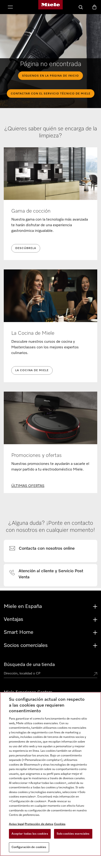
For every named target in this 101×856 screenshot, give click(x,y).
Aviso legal (16, 824)
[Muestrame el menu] (10, 7)
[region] (50, 774)
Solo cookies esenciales (73, 833)
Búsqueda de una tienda (29, 664)
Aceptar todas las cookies (30, 833)
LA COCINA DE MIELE (32, 370)
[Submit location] (95, 674)
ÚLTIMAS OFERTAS (27, 486)
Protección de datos (39, 824)
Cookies (60, 824)
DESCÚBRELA (25, 248)
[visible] (45, 548)
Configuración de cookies (29, 847)
